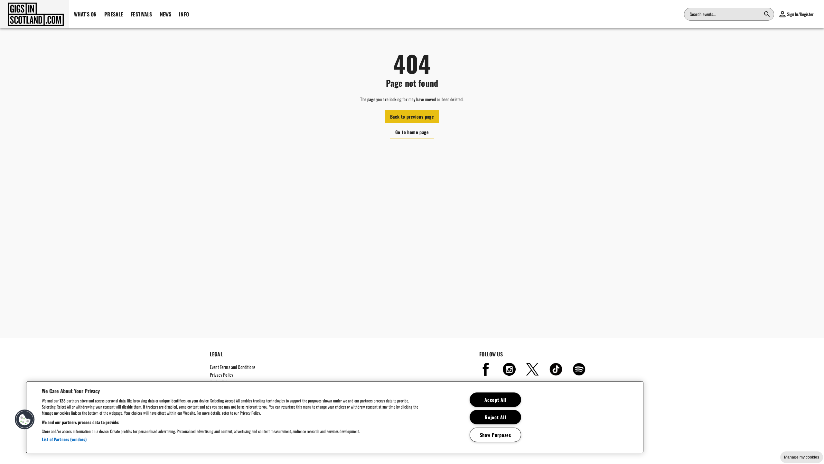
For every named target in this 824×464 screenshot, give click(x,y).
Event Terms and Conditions (232, 366)
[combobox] (725, 14)
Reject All (495, 417)
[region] (335, 417)
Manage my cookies (801, 457)
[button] (34, 14)
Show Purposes (495, 434)
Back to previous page (412, 116)
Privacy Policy (221, 374)
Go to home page (412, 132)
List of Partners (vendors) (64, 439)
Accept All (495, 399)
